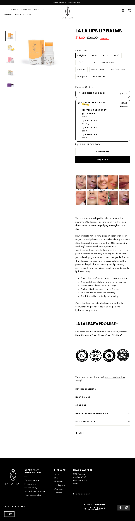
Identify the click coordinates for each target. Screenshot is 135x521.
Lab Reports (8, 14)
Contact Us (25, 14)
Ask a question (85, 421)
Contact (58, 492)
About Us (27, 10)
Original (81, 55)
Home (56, 474)
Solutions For (15, 10)
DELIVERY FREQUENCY (94, 110)
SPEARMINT (107, 62)
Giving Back (38, 10)
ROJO (117, 55)
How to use (82, 397)
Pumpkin (82, 76)
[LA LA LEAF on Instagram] (126, 507)
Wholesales (59, 489)
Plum (94, 55)
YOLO (80, 62)
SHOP (5, 10)
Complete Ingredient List (91, 413)
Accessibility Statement (35, 491)
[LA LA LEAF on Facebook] (120, 507)
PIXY (105, 55)
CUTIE (92, 62)
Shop (56, 478)
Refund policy (31, 488)
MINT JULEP (97, 69)
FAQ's (27, 476)
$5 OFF (9, 514)
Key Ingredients (85, 389)
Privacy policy (31, 484)
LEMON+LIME (117, 69)
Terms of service (32, 480)
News (17, 14)
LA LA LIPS (81, 51)
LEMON (81, 69)
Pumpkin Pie (99, 76)
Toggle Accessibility (34, 495)
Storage (80, 405)
